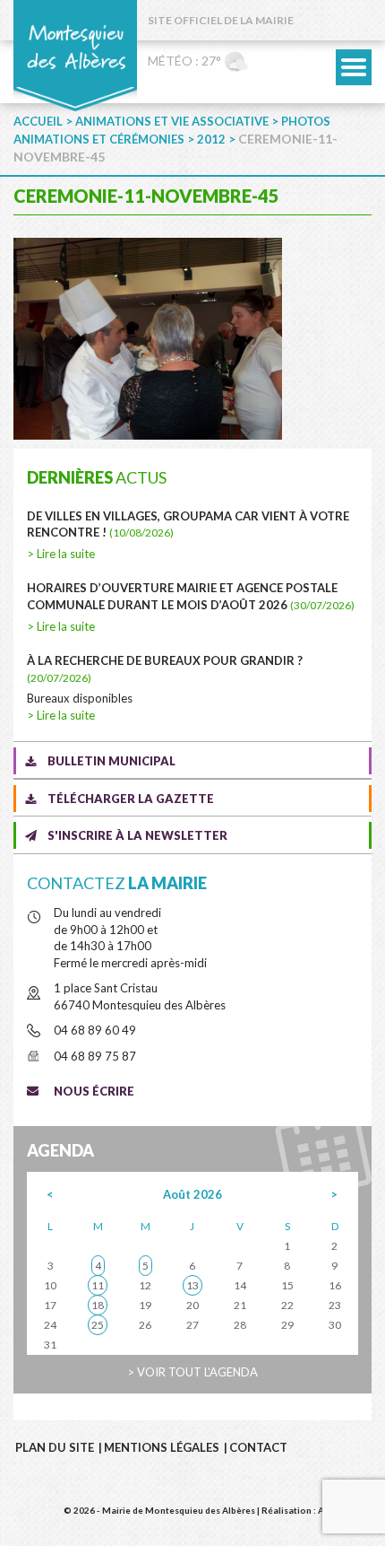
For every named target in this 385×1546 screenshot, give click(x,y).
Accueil (38, 121)
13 (192, 1285)
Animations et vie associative (172, 121)
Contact (258, 1447)
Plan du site (54, 1447)
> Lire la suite (61, 553)
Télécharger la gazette (130, 798)
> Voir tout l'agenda (192, 1372)
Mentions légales (161, 1447)
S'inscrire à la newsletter (137, 835)
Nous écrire (94, 1091)
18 (97, 1305)
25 (97, 1325)
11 (97, 1285)
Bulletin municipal (111, 761)
